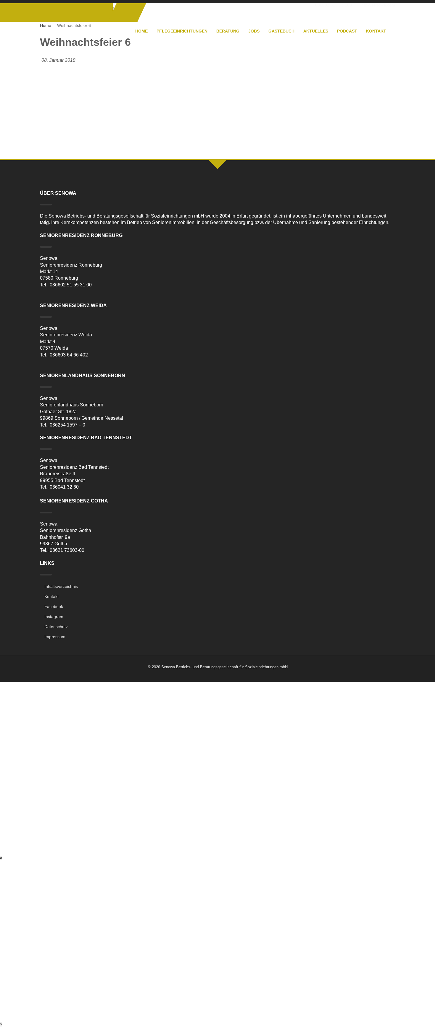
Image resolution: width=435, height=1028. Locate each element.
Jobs (254, 31)
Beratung (227, 31)
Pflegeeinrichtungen (182, 31)
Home (141, 31)
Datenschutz (56, 626)
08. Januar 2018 (58, 60)
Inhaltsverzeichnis (61, 586)
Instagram (53, 616)
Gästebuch (281, 31)
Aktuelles (315, 31)
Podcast (347, 31)
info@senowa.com (377, 5)
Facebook (53, 606)
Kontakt (376, 31)
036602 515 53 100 (333, 5)
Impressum (54, 636)
